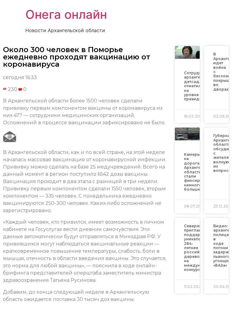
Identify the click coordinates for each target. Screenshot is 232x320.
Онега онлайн (66, 14)
